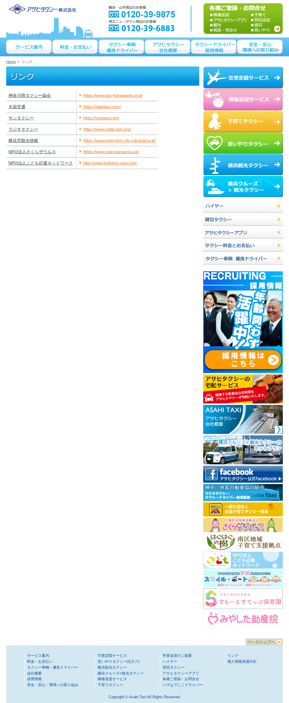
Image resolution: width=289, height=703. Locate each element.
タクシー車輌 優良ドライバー (122, 46)
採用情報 (34, 679)
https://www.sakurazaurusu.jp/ (111, 151)
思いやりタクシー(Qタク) (118, 661)
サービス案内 (29, 46)
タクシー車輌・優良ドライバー (52, 667)
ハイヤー (243, 206)
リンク (232, 655)
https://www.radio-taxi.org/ (107, 129)
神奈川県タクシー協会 (29, 95)
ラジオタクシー (23, 129)
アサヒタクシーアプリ (243, 232)
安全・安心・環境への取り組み (260, 46)
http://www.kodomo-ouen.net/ (110, 163)
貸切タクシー (174, 667)
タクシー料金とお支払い (243, 245)
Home (11, 62)
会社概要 (34, 673)
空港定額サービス (112, 655)
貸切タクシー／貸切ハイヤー (243, 219)
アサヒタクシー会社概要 (168, 46)
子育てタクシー (110, 685)
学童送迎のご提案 (177, 655)
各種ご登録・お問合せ (181, 679)
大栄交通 (16, 106)
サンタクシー (21, 118)
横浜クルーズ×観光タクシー (121, 673)
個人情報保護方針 (242, 661)
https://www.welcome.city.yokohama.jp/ (119, 140)
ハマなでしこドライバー (183, 685)
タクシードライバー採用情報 (214, 46)
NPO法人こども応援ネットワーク (40, 163)
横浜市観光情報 (23, 140)
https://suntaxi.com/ (101, 118)
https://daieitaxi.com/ (102, 106)
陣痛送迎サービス (112, 679)
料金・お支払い (75, 46)
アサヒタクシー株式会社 (42, 9)
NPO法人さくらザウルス (32, 151)
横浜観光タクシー (112, 667)
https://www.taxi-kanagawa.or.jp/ (113, 95)
